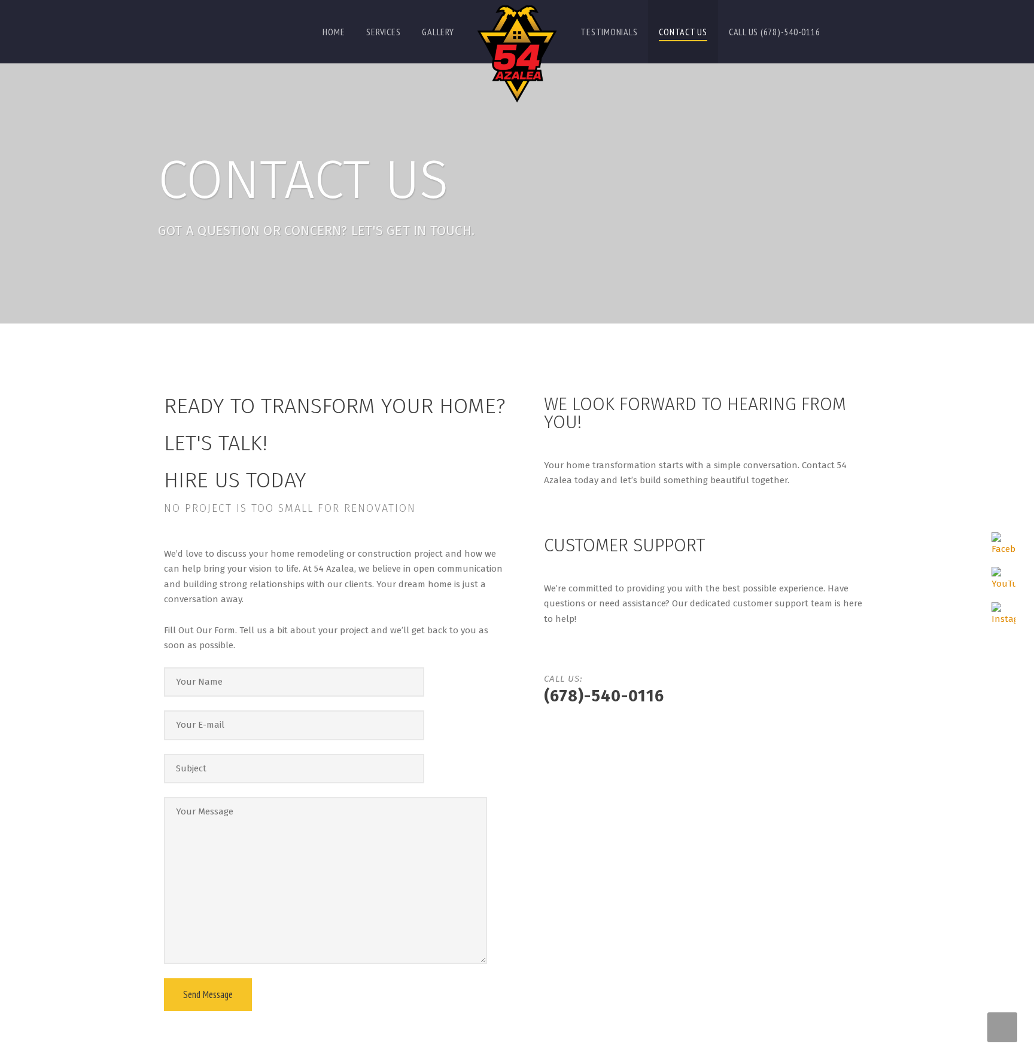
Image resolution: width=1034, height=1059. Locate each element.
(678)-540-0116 (604, 696)
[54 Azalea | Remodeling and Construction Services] (517, 54)
